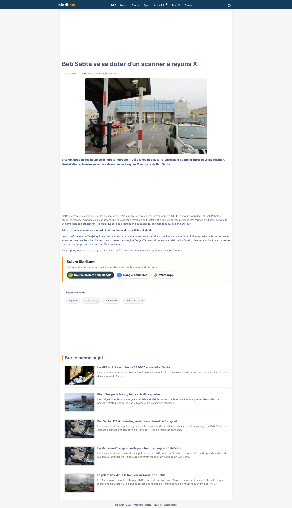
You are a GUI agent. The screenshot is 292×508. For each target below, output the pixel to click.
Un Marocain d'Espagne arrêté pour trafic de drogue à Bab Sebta (139, 448)
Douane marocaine (133, 300)
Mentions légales (142, 504)
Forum (188, 5)
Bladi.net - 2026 (123, 504)
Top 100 (176, 5)
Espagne (95, 73)
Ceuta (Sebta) (91, 300)
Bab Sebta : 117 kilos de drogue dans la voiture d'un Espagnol (137, 421)
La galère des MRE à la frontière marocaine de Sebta (131, 475)
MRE (113, 5)
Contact (157, 504)
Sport (147, 5)
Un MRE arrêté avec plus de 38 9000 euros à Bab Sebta (133, 367)
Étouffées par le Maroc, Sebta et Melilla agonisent (130, 394)
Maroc (123, 5)
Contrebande (111, 300)
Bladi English (170, 504)
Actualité (159, 5)
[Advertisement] (146, 35)
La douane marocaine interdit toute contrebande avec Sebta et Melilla (111, 230)
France (135, 5)
